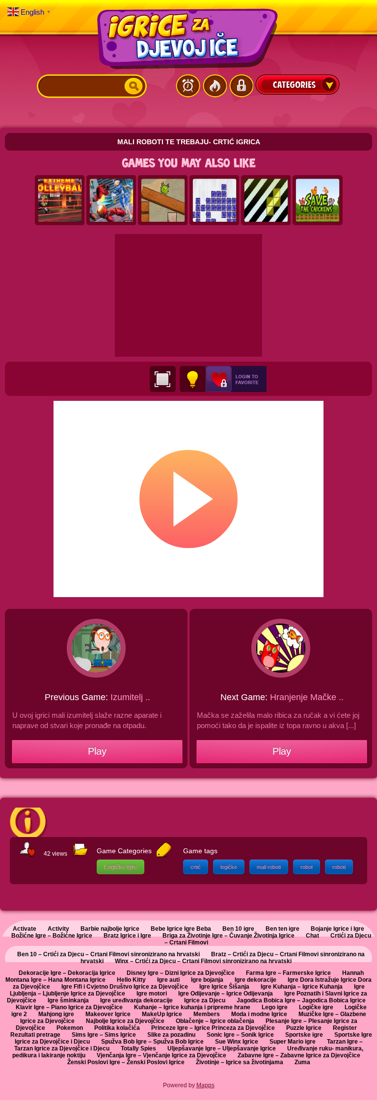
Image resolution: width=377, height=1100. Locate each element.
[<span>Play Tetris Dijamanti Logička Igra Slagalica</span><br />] (214, 200)
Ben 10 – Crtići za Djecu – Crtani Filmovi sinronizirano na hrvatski (108, 954)
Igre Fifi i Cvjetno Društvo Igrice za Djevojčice (124, 986)
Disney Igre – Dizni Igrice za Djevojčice (181, 972)
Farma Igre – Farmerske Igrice (288, 972)
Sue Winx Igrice (236, 1041)
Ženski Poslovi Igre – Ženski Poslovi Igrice (126, 1062)
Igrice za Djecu (204, 1000)
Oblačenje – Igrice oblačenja (215, 1021)
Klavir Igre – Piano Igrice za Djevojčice (69, 1007)
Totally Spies (138, 1048)
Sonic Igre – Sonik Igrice (240, 1034)
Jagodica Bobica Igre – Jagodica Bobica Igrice (301, 1000)
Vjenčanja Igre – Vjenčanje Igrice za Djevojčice (161, 1055)
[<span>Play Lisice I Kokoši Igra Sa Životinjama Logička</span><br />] (317, 200)
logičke (228, 867)
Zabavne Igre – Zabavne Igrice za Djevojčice (299, 1055)
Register (345, 1027)
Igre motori (151, 993)
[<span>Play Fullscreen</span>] (163, 379)
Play (97, 751)
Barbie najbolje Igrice (110, 928)
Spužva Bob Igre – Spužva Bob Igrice (152, 1041)
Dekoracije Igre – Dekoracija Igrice (67, 972)
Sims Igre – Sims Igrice (104, 1034)
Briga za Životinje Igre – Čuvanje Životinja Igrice (228, 935)
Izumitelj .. (130, 697)
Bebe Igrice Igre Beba (181, 928)
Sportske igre (304, 1034)
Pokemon (69, 1027)
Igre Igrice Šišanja (224, 986)
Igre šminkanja (68, 1000)
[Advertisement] (188, 295)
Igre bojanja (207, 979)
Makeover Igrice (108, 1014)
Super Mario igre (292, 1041)
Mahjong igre (56, 1014)
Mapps (205, 1085)
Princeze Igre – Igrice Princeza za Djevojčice (213, 1027)
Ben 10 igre (238, 928)
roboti (339, 867)
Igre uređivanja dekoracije (136, 1000)
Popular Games (214, 86)
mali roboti (269, 867)
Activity (58, 928)
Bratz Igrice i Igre (127, 935)
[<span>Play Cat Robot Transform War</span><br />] (111, 200)
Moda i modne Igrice (259, 1014)
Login (241, 86)
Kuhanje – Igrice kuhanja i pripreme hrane (192, 1007)
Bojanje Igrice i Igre (337, 928)
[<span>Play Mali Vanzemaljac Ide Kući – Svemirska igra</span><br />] (162, 200)
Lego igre (275, 1007)
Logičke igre (120, 867)
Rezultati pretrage (35, 1034)
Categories (297, 84)
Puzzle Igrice (304, 1027)
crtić (195, 867)
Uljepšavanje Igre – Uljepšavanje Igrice (221, 1048)
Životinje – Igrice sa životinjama (239, 1062)
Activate (24, 928)
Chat (312, 935)
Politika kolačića (117, 1027)
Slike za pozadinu (171, 1034)
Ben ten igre (282, 928)
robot (306, 867)
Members (206, 1014)
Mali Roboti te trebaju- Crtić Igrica (188, 142)
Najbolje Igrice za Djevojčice (125, 1021)
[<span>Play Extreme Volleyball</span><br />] (59, 200)
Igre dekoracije (255, 979)
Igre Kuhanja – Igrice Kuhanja (302, 986)
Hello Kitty (131, 979)
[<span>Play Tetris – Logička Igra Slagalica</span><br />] (266, 200)
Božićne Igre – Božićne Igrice (51, 935)
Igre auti (168, 979)
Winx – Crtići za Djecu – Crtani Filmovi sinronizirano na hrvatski (203, 961)
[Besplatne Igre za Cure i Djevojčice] (188, 38)
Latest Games (188, 86)
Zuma (302, 1062)
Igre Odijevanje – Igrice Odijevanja (225, 993)
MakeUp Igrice (162, 1014)
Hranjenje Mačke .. (307, 697)
